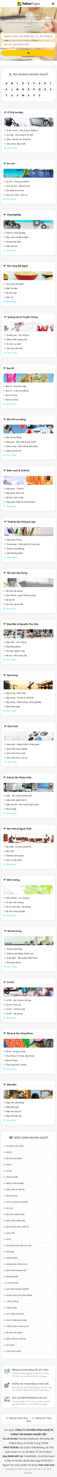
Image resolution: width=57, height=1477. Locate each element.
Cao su (9, 1164)
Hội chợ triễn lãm (14, 348)
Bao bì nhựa (11, 395)
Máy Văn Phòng (13, 539)
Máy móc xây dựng (15, 1102)
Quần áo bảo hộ (13, 450)
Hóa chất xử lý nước (15, 753)
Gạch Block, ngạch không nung (20, 595)
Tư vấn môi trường (15, 902)
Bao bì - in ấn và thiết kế (17, 390)
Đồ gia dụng (14, 931)
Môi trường (13, 879)
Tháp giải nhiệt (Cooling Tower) (20, 501)
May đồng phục (13, 646)
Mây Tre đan (11, 288)
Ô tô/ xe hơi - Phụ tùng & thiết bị (21, 130)
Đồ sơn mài (11, 292)
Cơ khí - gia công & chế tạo (18, 1000)
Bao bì (10, 368)
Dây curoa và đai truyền (17, 237)
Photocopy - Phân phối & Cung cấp (23, 544)
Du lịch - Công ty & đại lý (17, 181)
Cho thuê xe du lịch (15, 190)
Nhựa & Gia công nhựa (20, 1033)
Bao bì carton (12, 399)
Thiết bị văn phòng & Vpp (21, 521)
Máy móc (12, 1084)
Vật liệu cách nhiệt (14, 497)
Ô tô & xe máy (15, 112)
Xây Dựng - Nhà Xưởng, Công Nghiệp (23, 702)
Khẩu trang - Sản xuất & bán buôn (22, 446)
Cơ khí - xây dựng (14, 1013)
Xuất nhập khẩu (13, 1351)
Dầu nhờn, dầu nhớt (16, 143)
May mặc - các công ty (16, 642)
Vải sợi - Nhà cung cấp (16, 655)
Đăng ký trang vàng (30, 1369)
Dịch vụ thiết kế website (29, 1397)
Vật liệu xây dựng (17, 572)
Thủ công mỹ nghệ (17, 265)
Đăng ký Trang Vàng (18, 1418)
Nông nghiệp (12, 1276)
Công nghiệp (14, 214)
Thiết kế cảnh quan (15, 855)
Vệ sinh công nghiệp (15, 911)
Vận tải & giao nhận (15, 1214)
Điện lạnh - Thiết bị (15, 488)
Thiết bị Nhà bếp (14, 949)
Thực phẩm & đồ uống (16, 1320)
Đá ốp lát (10, 599)
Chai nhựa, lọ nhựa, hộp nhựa (20, 1055)
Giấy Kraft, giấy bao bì (16, 800)
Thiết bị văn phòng (15, 548)
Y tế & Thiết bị (12, 1301)
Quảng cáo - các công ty (17, 335)
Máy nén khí (11, 246)
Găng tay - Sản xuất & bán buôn (21, 441)
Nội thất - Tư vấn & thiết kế (18, 846)
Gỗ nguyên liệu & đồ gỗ (17, 1227)
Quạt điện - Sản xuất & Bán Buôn (22, 957)
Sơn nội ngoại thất (14, 604)
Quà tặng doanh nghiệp (17, 1289)
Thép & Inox (11, 1307)
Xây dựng (12, 675)
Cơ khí (10, 982)
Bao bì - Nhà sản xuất (16, 386)
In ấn (8, 1239)
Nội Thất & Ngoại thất (19, 828)
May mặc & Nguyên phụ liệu (22, 624)
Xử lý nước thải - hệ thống (18, 906)
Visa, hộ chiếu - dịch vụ (17, 194)
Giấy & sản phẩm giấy (19, 777)
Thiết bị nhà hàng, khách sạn (20, 953)
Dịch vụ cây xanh (14, 860)
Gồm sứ (9, 297)
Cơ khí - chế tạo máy (15, 1009)
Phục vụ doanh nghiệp (17, 1202)
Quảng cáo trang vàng (30, 1383)
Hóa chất (12, 726)
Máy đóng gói (12, 1106)
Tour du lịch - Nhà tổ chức (18, 186)
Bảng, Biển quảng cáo (16, 339)
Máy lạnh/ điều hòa (15, 493)
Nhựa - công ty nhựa (15, 1051)
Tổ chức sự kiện (13, 344)
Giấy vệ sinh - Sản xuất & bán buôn (22, 804)
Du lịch (11, 163)
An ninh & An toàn (15, 1146)
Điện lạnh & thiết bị (18, 470)
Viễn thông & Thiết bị (16, 1339)
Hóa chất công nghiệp (16, 748)
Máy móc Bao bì (13, 1111)
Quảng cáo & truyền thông (22, 317)
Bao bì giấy (11, 808)
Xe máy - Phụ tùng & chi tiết (19, 134)
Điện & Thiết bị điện (15, 1183)
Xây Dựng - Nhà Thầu (16, 693)
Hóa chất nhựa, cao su (17, 757)
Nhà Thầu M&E (13, 706)
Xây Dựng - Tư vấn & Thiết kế (19, 697)
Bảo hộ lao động (16, 419)
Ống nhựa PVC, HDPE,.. (17, 1064)
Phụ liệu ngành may (15, 650)
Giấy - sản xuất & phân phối (19, 795)
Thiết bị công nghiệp (15, 232)
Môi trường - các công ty (17, 897)
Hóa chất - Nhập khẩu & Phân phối (22, 744)
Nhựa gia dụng (13, 962)
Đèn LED (10, 851)
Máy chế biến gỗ (13, 1115)
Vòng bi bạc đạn (13, 241)
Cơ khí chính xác (13, 1004)
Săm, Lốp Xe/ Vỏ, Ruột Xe (18, 139)
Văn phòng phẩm (14, 553)
